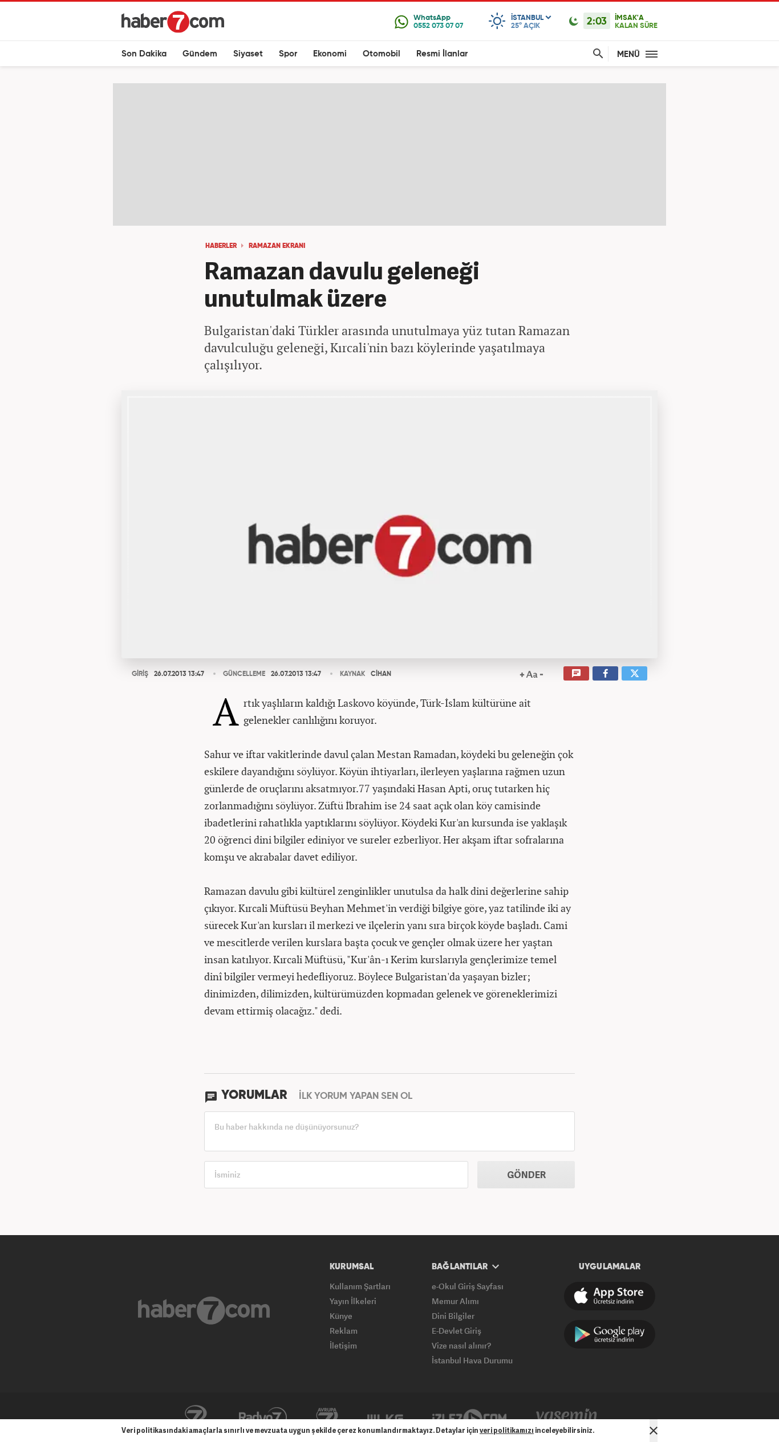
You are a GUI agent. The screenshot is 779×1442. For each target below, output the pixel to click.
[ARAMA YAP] (596, 53)
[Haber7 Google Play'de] (609, 1334)
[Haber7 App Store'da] (609, 1296)
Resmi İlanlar (442, 54)
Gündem (199, 54)
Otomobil (381, 54)
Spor (288, 54)
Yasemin (566, 1417)
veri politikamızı (507, 1430)
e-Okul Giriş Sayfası (468, 1286)
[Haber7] (172, 21)
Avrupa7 (327, 1417)
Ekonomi (330, 54)
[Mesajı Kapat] (654, 1430)
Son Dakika (144, 54)
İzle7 (469, 1417)
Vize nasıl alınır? (461, 1345)
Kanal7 (195, 1417)
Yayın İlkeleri (353, 1301)
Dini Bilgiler (453, 1315)
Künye (341, 1315)
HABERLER (221, 246)
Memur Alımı (455, 1301)
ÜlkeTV (385, 1417)
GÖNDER (526, 1174)
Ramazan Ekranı (277, 246)
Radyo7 (263, 1417)
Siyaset (248, 54)
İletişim (343, 1345)
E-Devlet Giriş (456, 1330)
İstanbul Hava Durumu (472, 1360)
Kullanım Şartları (360, 1286)
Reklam (344, 1330)
